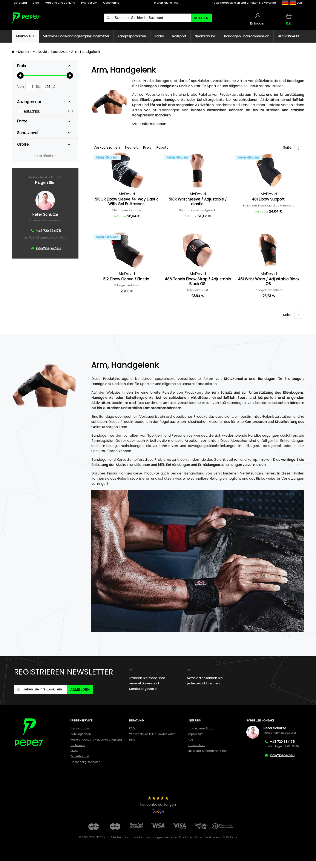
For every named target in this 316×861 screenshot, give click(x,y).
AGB (190, 740)
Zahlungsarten (81, 734)
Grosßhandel (80, 756)
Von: (21, 86)
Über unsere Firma (200, 728)
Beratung (20, 3)
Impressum (89, 3)
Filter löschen (45, 155)
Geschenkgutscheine (85, 762)
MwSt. (74, 751)
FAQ (132, 728)
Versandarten (80, 728)
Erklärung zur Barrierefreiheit (207, 751)
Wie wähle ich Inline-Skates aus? (152, 734)
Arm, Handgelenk (85, 51)
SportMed (59, 51)
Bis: (39, 86)
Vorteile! (270, 3)
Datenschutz (196, 745)
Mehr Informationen (149, 123)
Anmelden (80, 689)
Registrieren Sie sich (226, 3)
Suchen (201, 18)
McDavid (39, 51)
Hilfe (132, 740)
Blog (36, 3)
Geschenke (111, 3)
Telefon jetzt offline (165, 3)
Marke (23, 51)
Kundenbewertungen (158, 804)
